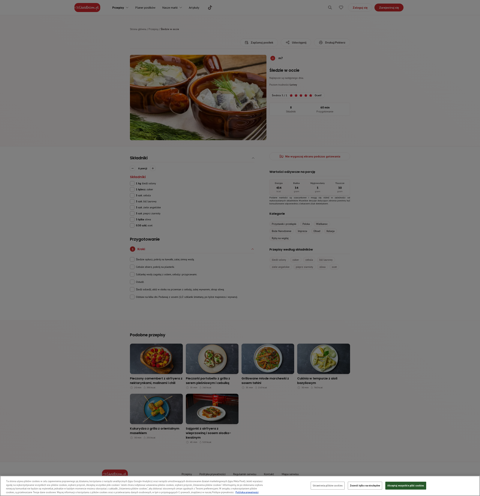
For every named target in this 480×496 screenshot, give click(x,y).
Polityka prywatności (247, 492)
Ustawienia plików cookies (328, 485)
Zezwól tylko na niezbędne (365, 485)
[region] (240, 486)
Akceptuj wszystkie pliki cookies (405, 485)
